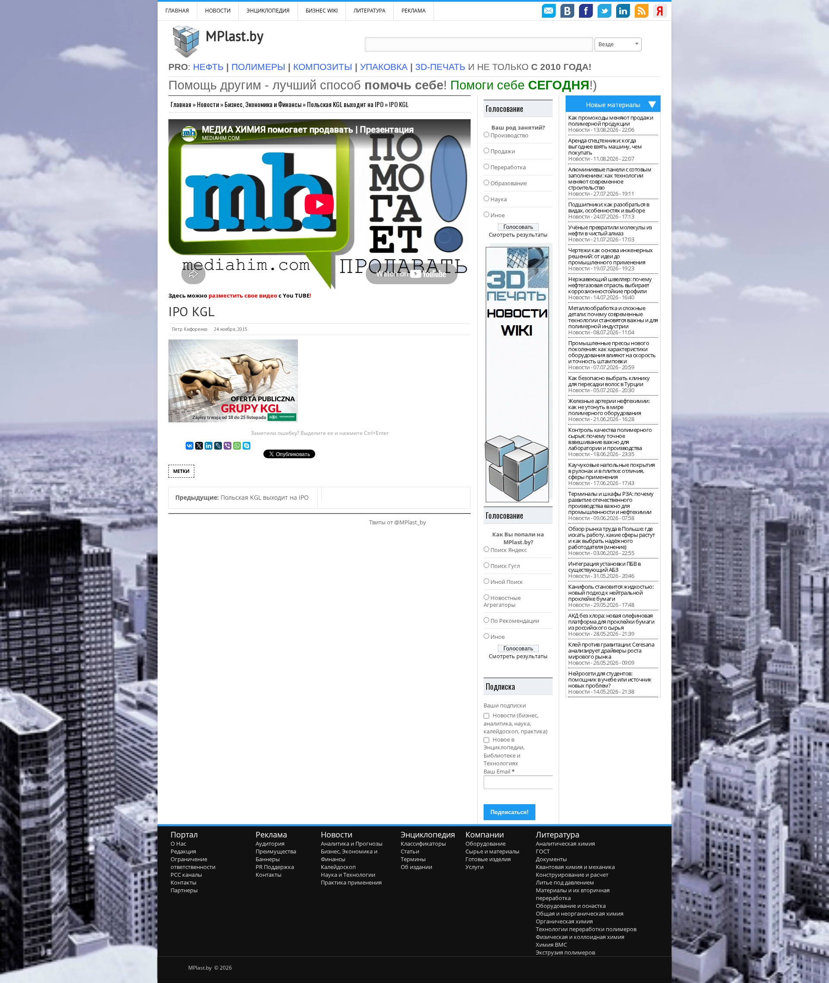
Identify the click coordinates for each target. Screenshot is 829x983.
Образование (508, 183)
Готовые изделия (488, 859)
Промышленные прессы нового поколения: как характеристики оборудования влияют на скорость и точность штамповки (612, 352)
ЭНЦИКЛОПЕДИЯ (268, 10)
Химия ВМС (551, 944)
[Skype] (246, 446)
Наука (498, 199)
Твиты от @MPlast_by (397, 522)
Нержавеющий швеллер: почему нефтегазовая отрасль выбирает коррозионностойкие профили (610, 285)
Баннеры (268, 859)
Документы (551, 859)
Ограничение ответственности (193, 863)
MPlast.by (234, 36)
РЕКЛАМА (414, 10)
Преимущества (276, 851)
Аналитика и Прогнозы (352, 843)
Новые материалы (613, 104)
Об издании (416, 867)
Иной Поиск (506, 582)
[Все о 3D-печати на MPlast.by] (518, 372)
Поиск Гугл (505, 566)
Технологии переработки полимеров (586, 929)
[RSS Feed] (642, 12)
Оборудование (485, 843)
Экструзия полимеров (565, 952)
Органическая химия (564, 921)
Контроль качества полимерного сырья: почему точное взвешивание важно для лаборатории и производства (610, 439)
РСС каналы (186, 874)
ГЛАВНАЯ (177, 10)
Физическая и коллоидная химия (580, 937)
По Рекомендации (514, 621)
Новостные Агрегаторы (502, 601)
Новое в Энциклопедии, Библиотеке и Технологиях (504, 751)
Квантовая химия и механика (575, 867)
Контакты (183, 882)
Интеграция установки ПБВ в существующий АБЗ (604, 567)
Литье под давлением (565, 882)
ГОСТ (543, 851)
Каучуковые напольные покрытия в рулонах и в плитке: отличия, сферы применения (611, 471)
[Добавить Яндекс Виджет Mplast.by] (660, 12)
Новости (218, 10)
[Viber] (227, 446)
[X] (199, 446)
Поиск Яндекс (508, 550)
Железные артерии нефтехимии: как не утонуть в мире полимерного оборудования (608, 407)
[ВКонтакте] (189, 446)
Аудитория (270, 843)
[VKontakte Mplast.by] (567, 12)
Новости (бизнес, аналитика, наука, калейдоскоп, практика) (515, 723)
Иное (497, 215)
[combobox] (618, 44)
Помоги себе (519, 85)
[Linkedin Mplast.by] (623, 12)
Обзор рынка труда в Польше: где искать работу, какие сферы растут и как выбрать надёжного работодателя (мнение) (611, 538)
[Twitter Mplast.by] (604, 12)
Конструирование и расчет (572, 874)
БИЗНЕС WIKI (322, 10)
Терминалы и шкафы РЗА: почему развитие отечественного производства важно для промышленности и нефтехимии (611, 503)
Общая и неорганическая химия (579, 913)
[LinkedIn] (208, 446)
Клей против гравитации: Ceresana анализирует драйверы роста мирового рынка (611, 650)
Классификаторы (423, 843)
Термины (413, 859)
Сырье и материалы (492, 851)
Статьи (410, 851)
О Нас (178, 843)
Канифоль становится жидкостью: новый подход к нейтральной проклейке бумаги (610, 592)
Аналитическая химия (565, 843)
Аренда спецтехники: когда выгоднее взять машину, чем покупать (605, 146)
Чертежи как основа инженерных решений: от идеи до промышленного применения (610, 256)
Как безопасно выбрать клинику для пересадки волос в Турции (609, 381)
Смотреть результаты (518, 234)
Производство (509, 135)
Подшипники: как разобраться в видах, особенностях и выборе (608, 207)
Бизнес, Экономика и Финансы (263, 104)
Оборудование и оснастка (571, 906)
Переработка (508, 167)
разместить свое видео (243, 295)
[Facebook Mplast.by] (586, 12)
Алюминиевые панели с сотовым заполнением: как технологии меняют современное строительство (609, 178)
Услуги (474, 867)
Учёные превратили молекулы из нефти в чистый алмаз (610, 230)
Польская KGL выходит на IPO (345, 104)
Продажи (502, 151)
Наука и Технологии (348, 874)
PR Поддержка (275, 867)
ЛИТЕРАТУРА (370, 10)
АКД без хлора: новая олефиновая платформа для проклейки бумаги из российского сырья (611, 621)
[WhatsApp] (237, 446)
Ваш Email (499, 771)
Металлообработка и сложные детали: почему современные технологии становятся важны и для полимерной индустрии (613, 317)
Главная (181, 104)
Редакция (183, 851)
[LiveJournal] (218, 446)
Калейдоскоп (338, 867)
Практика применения (351, 882)
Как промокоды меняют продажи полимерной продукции (610, 120)
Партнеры (184, 890)
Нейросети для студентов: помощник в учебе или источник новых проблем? (610, 679)
